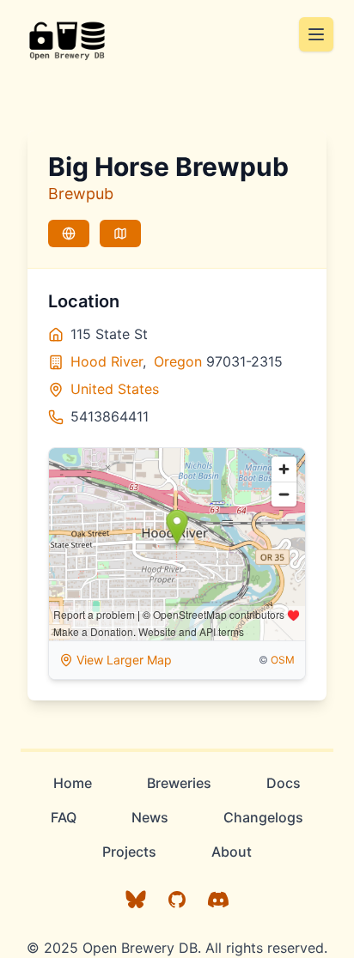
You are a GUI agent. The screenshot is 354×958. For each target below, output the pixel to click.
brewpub (80, 194)
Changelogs (263, 817)
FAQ (63, 817)
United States (114, 388)
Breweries (179, 782)
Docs (283, 782)
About (231, 851)
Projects (129, 851)
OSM (283, 659)
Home (72, 782)
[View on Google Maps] (120, 233)
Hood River (106, 361)
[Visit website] (68, 233)
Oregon (178, 361)
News (149, 817)
